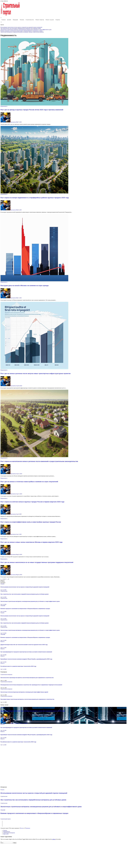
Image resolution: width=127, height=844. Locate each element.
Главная (3, 19)
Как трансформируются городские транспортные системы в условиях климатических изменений (26, 651)
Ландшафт (15, 19)
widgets (53, 839)
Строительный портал (6, 818)
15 (3, 579)
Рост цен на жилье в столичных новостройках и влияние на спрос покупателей (29, 481)
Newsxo (21, 828)
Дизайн (9, 19)
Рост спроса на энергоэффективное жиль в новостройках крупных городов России (31, 522)
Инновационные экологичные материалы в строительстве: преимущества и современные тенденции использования (31, 684)
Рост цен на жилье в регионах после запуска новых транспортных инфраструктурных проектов (35, 373)
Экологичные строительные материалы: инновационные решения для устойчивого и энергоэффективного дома (30, 601)
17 (5, 579)
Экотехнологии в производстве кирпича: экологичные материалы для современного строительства (27, 677)
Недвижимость (4, 106)
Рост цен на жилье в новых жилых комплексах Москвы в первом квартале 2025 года (31, 542)
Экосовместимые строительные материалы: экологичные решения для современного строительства (27, 699)
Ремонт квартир (40, 19)
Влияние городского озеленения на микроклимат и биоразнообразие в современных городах (25, 608)
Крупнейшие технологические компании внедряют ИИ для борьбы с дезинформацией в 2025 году (26, 659)
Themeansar (27, 828)
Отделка (57, 19)
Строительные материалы (6, 674)
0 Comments (24, 723)
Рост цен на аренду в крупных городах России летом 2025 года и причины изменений (32, 110)
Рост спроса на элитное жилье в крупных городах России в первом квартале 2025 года (32, 502)
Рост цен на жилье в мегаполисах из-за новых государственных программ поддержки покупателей (37, 562)
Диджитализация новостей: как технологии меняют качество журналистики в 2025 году (24, 644)
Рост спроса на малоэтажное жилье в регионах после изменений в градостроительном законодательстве (39, 461)
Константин (13, 122)
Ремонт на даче (50, 19)
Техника (22, 19)
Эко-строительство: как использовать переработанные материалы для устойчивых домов (24, 594)
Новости (2, 641)
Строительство (30, 19)
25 (8, 579)
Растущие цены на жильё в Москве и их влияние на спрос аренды (25, 285)
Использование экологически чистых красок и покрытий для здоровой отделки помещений (25, 587)
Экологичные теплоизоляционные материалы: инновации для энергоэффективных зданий (24, 692)
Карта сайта (6, 834)
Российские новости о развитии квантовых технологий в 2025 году (18, 666)
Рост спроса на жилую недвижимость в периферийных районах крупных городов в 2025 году (35, 197)
